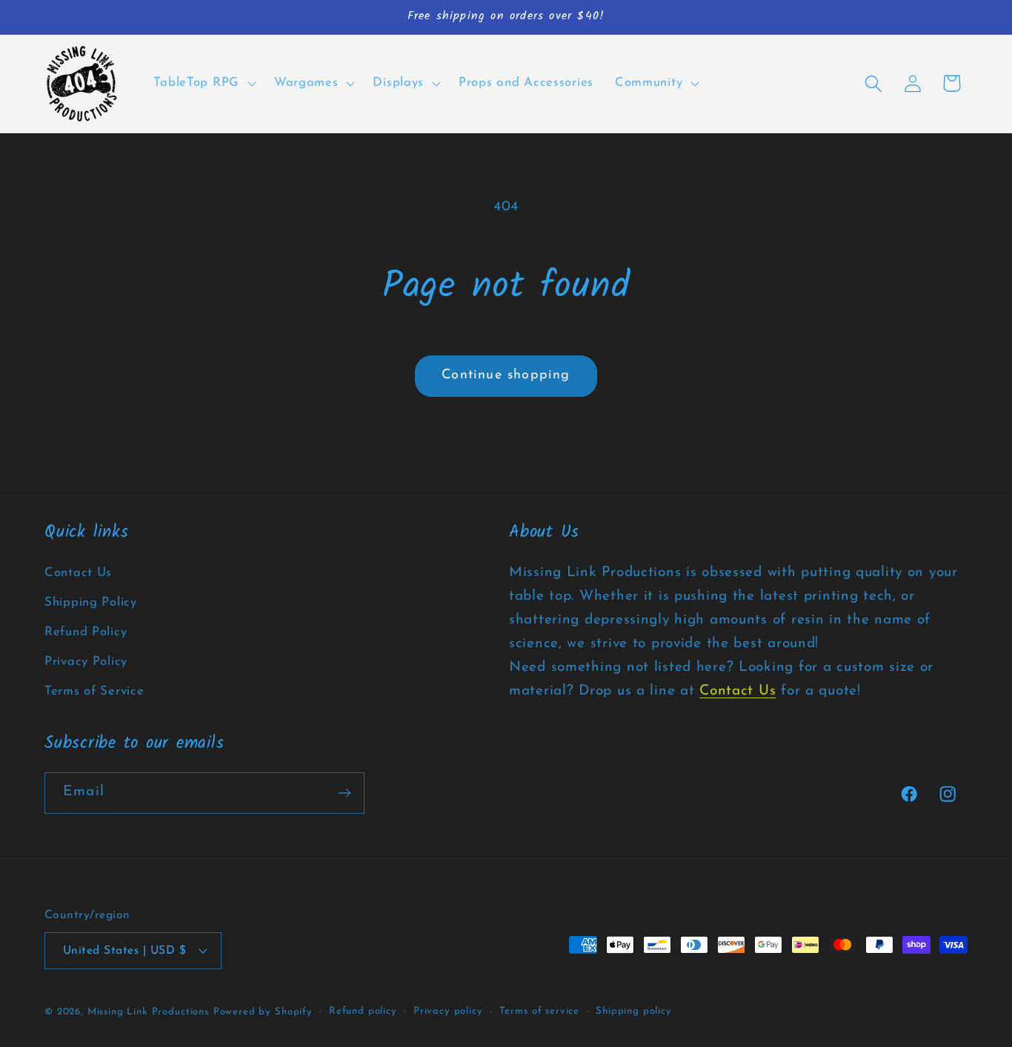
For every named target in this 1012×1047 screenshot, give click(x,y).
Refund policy (363, 1011)
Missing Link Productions (148, 1012)
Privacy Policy (85, 661)
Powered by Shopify (263, 1012)
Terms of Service (94, 691)
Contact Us (78, 572)
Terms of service (539, 1011)
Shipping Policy (90, 602)
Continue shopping (506, 375)
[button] (203, 83)
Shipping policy (634, 1011)
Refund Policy (85, 632)
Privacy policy (448, 1011)
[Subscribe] (344, 793)
